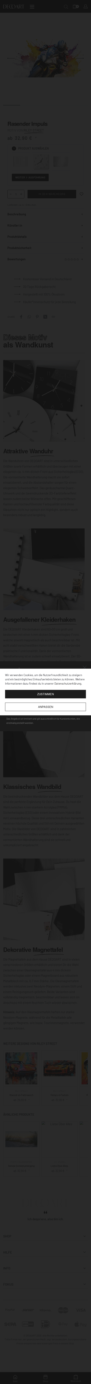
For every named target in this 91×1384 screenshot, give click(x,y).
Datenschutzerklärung (67, 683)
